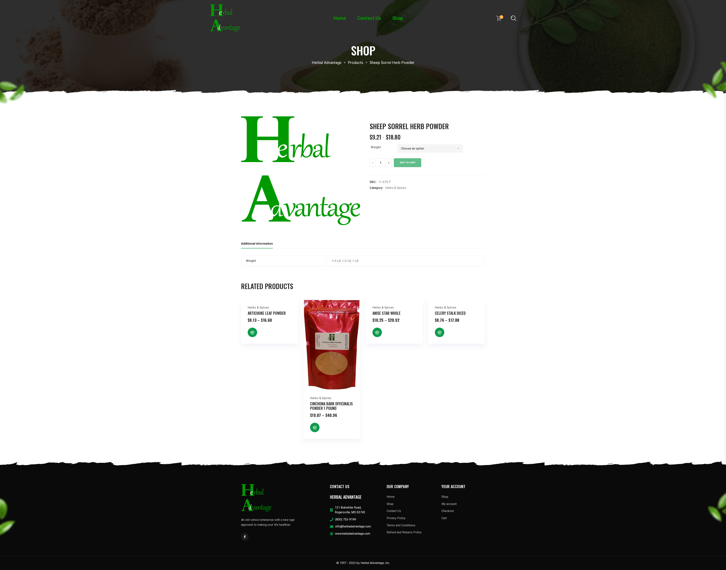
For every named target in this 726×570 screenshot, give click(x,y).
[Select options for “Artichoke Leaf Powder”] (252, 332)
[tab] (257, 244)
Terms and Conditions (401, 525)
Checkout (447, 511)
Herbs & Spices (395, 188)
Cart (444, 518)
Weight (376, 147)
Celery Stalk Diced (450, 313)
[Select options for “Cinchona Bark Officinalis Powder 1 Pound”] (315, 427)
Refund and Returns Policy (404, 532)
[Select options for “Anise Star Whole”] (377, 332)
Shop (397, 18)
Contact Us (369, 18)
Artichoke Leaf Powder (267, 313)
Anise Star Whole (386, 313)
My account (449, 504)
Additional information (257, 243)
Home (339, 18)
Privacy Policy (396, 518)
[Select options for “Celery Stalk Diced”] (439, 332)
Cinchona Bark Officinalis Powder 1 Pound (331, 406)
